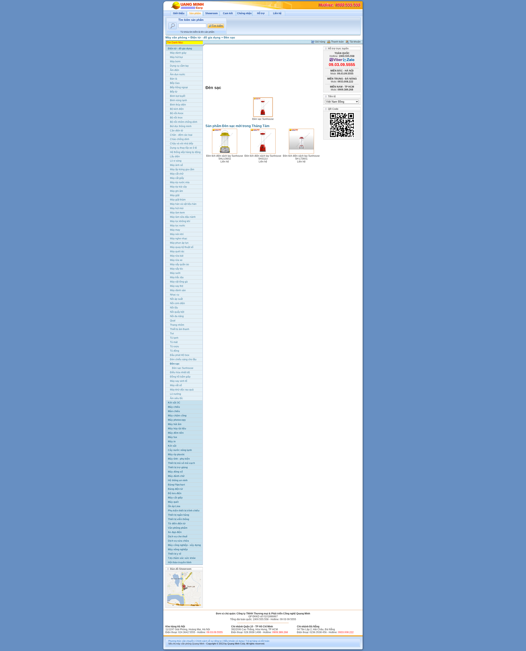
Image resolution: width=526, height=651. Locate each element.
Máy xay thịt (176, 286)
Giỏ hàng (320, 41)
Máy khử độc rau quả (182, 389)
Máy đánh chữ (176, 476)
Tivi (172, 333)
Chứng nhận (244, 13)
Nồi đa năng (177, 316)
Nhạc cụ (174, 294)
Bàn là (173, 78)
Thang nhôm (177, 324)
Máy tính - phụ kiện (179, 458)
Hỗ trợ (261, 13)
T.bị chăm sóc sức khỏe (182, 558)
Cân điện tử (176, 130)
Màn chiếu (174, 411)
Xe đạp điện (174, 532)
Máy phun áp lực (179, 242)
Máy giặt (174, 195)
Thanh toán (337, 41)
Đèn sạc (229, 37)
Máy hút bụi (176, 57)
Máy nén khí (176, 234)
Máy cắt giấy (177, 178)
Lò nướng (175, 394)
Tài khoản (355, 41)
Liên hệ (277, 13)
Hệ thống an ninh (177, 480)
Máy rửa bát (176, 255)
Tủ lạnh (174, 337)
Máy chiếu (174, 406)
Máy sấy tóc (176, 268)
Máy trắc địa (176, 277)
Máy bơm (175, 61)
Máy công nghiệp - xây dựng (184, 545)
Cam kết (228, 13)
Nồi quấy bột (177, 311)
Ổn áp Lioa (174, 506)
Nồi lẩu (174, 307)
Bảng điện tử (175, 489)
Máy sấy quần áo (179, 264)
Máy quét (173, 501)
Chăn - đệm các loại (181, 134)
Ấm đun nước (177, 74)
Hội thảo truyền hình (179, 562)
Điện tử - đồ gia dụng (205, 37)
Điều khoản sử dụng (234, 641)
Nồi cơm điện (177, 303)
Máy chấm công (177, 415)
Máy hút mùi (176, 208)
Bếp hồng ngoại (179, 87)
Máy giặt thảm (178, 199)
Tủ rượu (174, 346)
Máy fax (172, 437)
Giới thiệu (178, 13)
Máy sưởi (175, 273)
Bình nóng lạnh (178, 100)
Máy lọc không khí (180, 221)
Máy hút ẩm (174, 424)
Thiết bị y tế (174, 553)
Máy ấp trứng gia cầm (182, 169)
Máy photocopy (177, 419)
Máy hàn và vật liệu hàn (183, 204)
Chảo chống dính (179, 139)
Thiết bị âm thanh (179, 329)
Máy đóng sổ (175, 471)
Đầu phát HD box (179, 355)
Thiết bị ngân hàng (178, 514)
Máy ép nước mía (179, 182)
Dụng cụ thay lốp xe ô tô (183, 147)
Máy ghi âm (176, 191)
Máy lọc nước (177, 225)
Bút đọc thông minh (180, 126)
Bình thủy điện (178, 104)
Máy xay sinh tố (178, 381)
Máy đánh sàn (178, 290)
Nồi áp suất (176, 299)
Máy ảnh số (176, 165)
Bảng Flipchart (176, 484)
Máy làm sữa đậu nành (183, 216)
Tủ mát (174, 342)
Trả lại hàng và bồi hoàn (257, 641)
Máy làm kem (177, 212)
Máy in (171, 441)
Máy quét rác (177, 251)
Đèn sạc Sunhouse (263, 119)
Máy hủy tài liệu (177, 428)
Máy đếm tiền (175, 432)
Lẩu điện (175, 156)
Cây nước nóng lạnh (180, 450)
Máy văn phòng (176, 37)
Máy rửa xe (176, 260)
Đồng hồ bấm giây (180, 376)
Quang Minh (198, 643)
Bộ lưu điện (174, 493)
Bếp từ (173, 91)
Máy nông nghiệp (178, 549)
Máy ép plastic (176, 454)
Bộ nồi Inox (176, 117)
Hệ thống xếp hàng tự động (185, 152)
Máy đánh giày (178, 52)
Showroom (211, 13)
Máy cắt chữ (176, 173)
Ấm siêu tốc (176, 398)
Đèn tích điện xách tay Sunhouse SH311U (263, 157)
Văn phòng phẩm (177, 527)
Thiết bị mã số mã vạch (181, 463)
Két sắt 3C (174, 402)
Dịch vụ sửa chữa (178, 540)
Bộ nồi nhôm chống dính (183, 121)
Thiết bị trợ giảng (178, 467)
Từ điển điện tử (177, 523)
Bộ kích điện (177, 109)
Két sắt (172, 445)
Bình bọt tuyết (177, 96)
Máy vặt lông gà (179, 281)
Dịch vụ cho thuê (177, 536)
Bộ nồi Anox (176, 113)
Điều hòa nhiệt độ (180, 372)
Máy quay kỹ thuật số (181, 247)
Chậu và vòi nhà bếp (181, 143)
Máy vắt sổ (176, 385)
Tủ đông (174, 350)
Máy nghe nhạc (178, 238)
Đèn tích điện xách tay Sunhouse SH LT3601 (301, 157)
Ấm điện (174, 70)
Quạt (172, 320)
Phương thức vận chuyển (181, 641)
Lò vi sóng (175, 160)
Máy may (175, 229)
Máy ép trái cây (178, 186)
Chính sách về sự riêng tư (209, 641)
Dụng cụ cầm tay (179, 65)
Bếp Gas (175, 83)
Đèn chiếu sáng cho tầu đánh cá (183, 359)
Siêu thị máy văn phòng (179, 643)
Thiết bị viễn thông (178, 519)
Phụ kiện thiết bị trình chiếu (183, 510)
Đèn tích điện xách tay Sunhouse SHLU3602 (224, 157)
